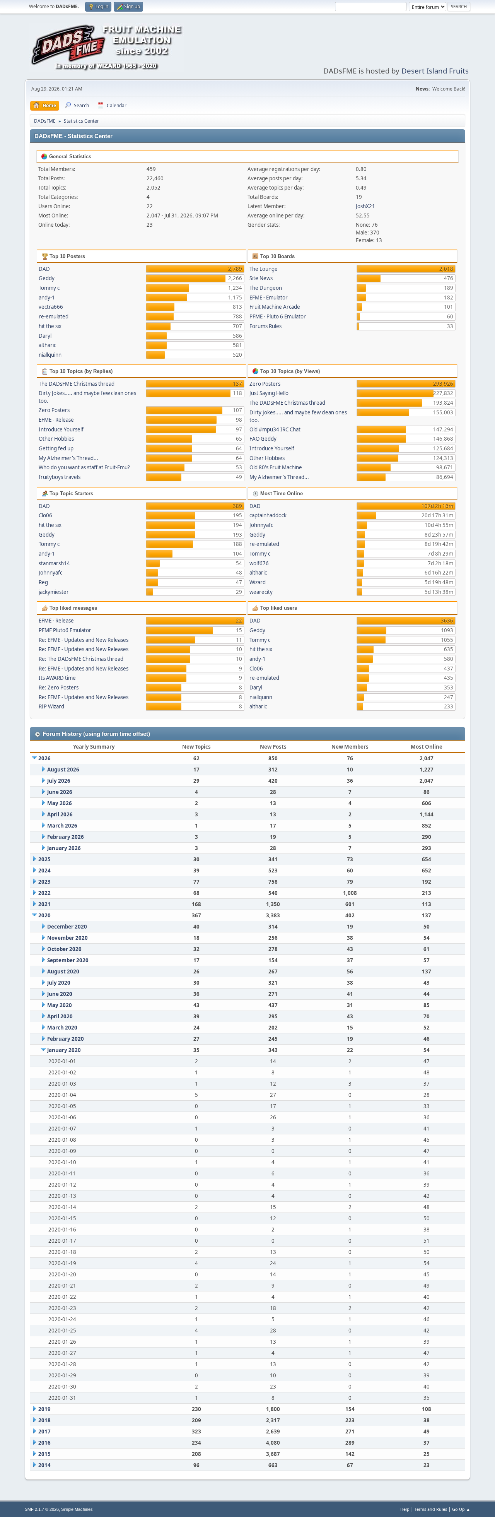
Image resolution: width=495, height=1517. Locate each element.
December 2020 (67, 926)
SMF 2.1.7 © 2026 (42, 1509)
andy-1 (47, 297)
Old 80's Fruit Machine (275, 467)
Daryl (45, 335)
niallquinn (50, 354)
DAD (44, 268)
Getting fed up (56, 448)
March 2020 (62, 1027)
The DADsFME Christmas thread (76, 383)
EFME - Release (56, 419)
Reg (43, 582)
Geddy (47, 278)
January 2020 (64, 1050)
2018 (44, 1420)
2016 (44, 1442)
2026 (44, 758)
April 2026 (60, 814)
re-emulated (53, 316)
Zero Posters (54, 410)
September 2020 (68, 960)
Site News (261, 278)
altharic (47, 345)
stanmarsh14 (54, 563)
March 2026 (62, 825)
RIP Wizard (51, 706)
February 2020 (65, 1038)
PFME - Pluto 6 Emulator (277, 316)
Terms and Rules (431, 1509)
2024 (44, 870)
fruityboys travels (59, 477)
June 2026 (59, 791)
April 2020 (60, 1016)
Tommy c (49, 287)
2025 (44, 859)
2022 (44, 892)
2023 (44, 881)
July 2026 (58, 780)
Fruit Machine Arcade (274, 306)
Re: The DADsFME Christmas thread (81, 658)
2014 (44, 1465)
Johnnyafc (50, 572)
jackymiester (54, 591)
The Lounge (263, 268)
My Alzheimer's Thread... (68, 458)
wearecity (261, 591)
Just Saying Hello (268, 393)
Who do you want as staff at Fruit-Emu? (84, 467)
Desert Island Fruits (435, 70)
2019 (44, 1409)
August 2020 (63, 971)
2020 (44, 915)
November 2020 (67, 937)
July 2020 (58, 982)
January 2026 (64, 848)
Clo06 (45, 515)
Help (405, 1509)
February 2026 (65, 836)
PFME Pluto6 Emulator (65, 630)
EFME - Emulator (268, 297)
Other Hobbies (56, 438)
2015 (44, 1453)
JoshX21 (365, 206)
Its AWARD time (57, 677)
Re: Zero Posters (59, 687)
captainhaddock (268, 515)
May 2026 (59, 803)
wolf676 (259, 563)
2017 (44, 1431)
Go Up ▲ (461, 1509)
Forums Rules (265, 326)
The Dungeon (265, 287)
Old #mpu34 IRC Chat (274, 429)
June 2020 (59, 993)
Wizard (257, 582)
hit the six (50, 326)
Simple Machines (77, 1509)
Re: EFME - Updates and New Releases (83, 639)
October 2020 (64, 949)
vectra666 (51, 306)
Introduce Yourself (61, 429)
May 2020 (59, 1005)
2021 (44, 904)
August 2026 (63, 769)
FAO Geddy (263, 438)
